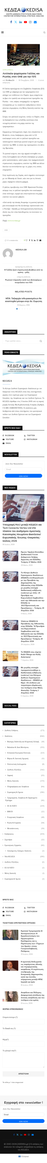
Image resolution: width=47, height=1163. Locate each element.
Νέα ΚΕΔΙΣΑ (24, 856)
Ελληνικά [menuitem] (25, 1156)
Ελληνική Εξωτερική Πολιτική (25, 753)
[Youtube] (25, 22)
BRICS (25, 811)
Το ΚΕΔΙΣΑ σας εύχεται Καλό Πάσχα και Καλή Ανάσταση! (31, 654)
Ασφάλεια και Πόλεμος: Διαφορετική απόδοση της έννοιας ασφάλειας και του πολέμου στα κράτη (32, 996)
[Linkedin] (20, 22)
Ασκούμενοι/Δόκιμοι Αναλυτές (25, 851)
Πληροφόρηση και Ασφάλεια (25, 786)
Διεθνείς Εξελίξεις (25, 770)
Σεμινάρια (24, 839)
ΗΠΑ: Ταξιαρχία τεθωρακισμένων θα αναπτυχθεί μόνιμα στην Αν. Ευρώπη (23, 300)
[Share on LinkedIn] (35, 240)
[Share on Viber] (37, 240)
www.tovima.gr (14, 220)
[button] (5, 303)
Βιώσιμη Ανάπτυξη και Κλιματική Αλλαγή (25, 741)
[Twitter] (15, 22)
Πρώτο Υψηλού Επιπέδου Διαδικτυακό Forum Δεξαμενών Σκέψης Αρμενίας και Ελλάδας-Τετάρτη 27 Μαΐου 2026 (32, 557)
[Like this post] (26, 240)
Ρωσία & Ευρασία (25, 823)
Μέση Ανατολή (25, 781)
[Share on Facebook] (29, 240)
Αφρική (25, 775)
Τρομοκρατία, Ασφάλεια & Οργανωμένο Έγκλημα (24, 799)
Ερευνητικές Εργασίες (24, 845)
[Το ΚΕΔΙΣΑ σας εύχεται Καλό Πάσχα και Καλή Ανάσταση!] (10, 656)
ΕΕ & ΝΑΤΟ (25, 806)
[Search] (44, 32)
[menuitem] (23, 1156)
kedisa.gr (10, 80)
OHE (6, 230)
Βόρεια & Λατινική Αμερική (25, 758)
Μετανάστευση (25, 828)
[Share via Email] (40, 240)
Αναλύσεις (24, 736)
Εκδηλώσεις (24, 834)
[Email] (35, 22)
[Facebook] (11, 22)
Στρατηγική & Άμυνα (25, 792)
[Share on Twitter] (32, 240)
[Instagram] (30, 22)
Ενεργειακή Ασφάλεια (25, 817)
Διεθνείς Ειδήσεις (24, 730)
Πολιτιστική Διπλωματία (25, 764)
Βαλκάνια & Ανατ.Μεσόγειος (25, 747)
